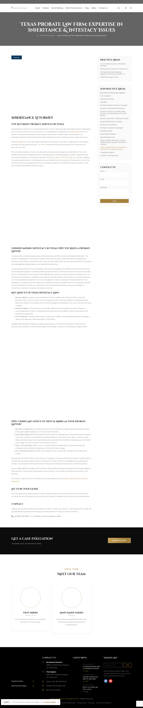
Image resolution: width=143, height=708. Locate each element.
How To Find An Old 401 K (90, 688)
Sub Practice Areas (47, 35)
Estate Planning (57, 8)
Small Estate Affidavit (108, 134)
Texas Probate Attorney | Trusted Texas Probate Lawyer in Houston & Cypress (113, 142)
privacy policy (50, 702)
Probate (46, 8)
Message (103, 187)
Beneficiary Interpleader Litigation (112, 93)
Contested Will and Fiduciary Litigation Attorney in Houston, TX (112, 73)
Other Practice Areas (73, 8)
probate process (75, 132)
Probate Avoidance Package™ (111, 128)
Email (102, 179)
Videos (93, 8)
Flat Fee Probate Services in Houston (113, 105)
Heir (42, 144)
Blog (87, 8)
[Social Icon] (126, 8)
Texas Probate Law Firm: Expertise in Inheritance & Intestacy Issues (113, 148)
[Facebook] (106, 681)
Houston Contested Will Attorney (112, 108)
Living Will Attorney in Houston (111, 122)
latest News (80, 657)
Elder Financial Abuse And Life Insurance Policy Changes (91, 680)
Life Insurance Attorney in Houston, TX (114, 69)
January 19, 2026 (88, 664)
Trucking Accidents (107, 152)
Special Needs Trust (107, 137)
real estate (48, 288)
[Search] (119, 8)
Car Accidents (105, 96)
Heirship (20, 142)
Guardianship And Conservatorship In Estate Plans (91, 669)
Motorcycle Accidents (108, 125)
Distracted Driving (107, 99)
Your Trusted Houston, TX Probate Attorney (112, 65)
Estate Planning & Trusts (109, 77)
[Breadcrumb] (37, 35)
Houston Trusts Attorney (109, 155)
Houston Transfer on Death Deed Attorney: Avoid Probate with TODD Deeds (113, 113)
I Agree (6, 702)
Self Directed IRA (106, 131)
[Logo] (19, 8)
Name (102, 171)
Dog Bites (103, 102)
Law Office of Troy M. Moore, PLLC (64, 157)
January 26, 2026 (88, 675)
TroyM (86, 671)
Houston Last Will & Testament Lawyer (114, 118)
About (38, 8)
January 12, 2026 (88, 685)
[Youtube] (111, 681)
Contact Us (103, 8)
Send (127, 665)
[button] (16, 57)
